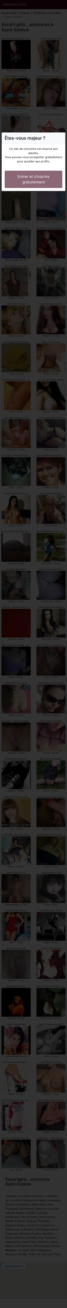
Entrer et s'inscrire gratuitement (34, 179)
